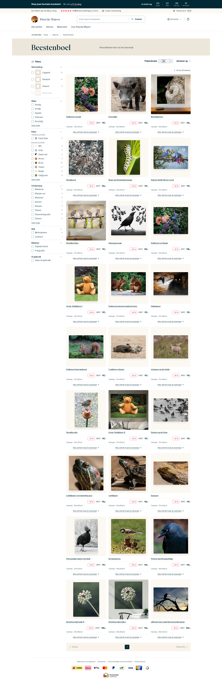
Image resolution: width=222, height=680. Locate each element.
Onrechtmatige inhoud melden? (120, 661)
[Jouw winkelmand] (188, 19)
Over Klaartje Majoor (81, 27)
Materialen (62, 27)
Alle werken (36, 27)
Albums (49, 27)
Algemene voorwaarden (86, 661)
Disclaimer (102, 661)
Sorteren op (182, 61)
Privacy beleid (140, 661)
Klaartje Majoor (50, 19)
